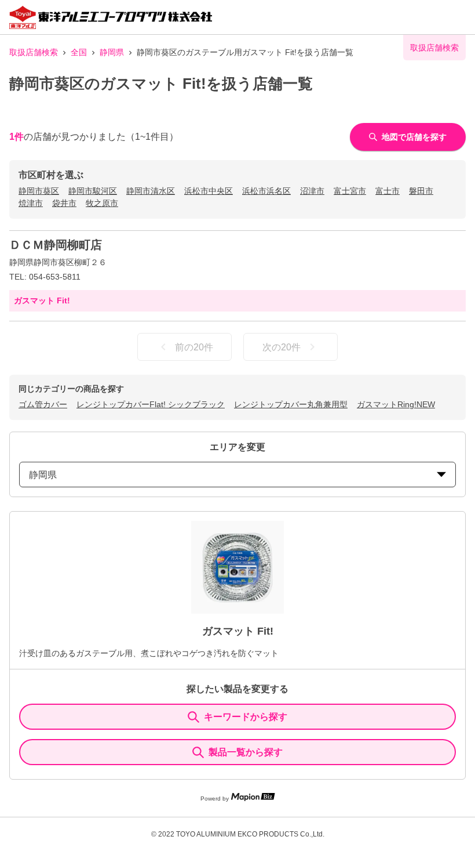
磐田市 (421, 190)
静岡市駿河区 (92, 190)
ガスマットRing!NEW (396, 404)
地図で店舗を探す (414, 137)
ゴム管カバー (43, 404)
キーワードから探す (245, 717)
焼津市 (31, 203)
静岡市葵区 (39, 190)
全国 (79, 52)
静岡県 (112, 52)
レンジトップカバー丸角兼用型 (291, 404)
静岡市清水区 (150, 190)
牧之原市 (102, 203)
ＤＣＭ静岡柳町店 (55, 244)
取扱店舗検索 (33, 52)
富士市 (387, 190)
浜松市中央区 (208, 190)
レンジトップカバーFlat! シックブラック (150, 404)
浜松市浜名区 (266, 190)
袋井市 (64, 203)
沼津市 (312, 190)
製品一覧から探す (246, 752)
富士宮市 (350, 190)
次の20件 (281, 347)
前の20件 (194, 347)
